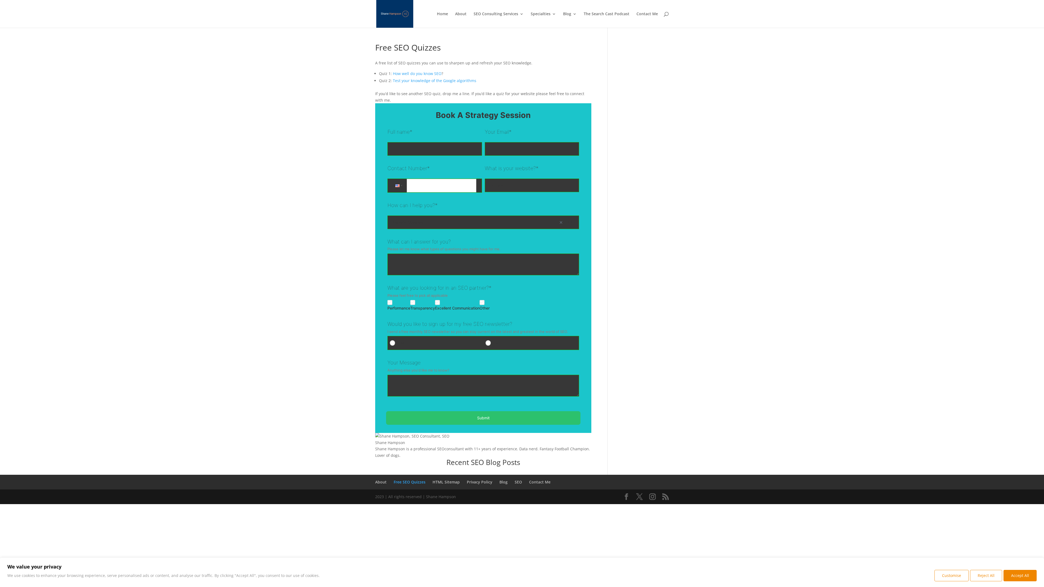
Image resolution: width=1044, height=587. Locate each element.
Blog (567, 14)
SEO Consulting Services (496, 14)
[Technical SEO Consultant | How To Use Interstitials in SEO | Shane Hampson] (665, 497)
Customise (951, 575)
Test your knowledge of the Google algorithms (434, 80)
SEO (518, 482)
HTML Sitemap (446, 482)
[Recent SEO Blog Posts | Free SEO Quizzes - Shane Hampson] (626, 497)
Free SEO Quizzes (409, 482)
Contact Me (647, 14)
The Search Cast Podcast (606, 14)
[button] (398, 185)
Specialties (541, 14)
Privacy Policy (479, 482)
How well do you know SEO (417, 73)
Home (442, 14)
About (461, 14)
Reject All (986, 575)
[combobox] (483, 222)
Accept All (1020, 575)
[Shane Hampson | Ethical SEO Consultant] (394, 13)
